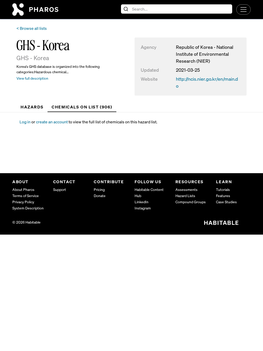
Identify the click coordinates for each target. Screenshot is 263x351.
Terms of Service (25, 195)
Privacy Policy (23, 201)
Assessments (186, 189)
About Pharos (23, 189)
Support (59, 189)
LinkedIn (141, 201)
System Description (28, 208)
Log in (25, 122)
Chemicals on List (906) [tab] (82, 107)
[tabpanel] (135, 122)
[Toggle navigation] (243, 9)
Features (223, 195)
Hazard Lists (185, 195)
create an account (52, 122)
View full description (32, 78)
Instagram (143, 208)
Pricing (99, 189)
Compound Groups (190, 201)
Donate (100, 195)
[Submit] (126, 9)
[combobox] (176, 9)
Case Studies (226, 201)
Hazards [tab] (32, 107)
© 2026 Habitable (26, 222)
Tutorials (223, 189)
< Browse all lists (31, 28)
